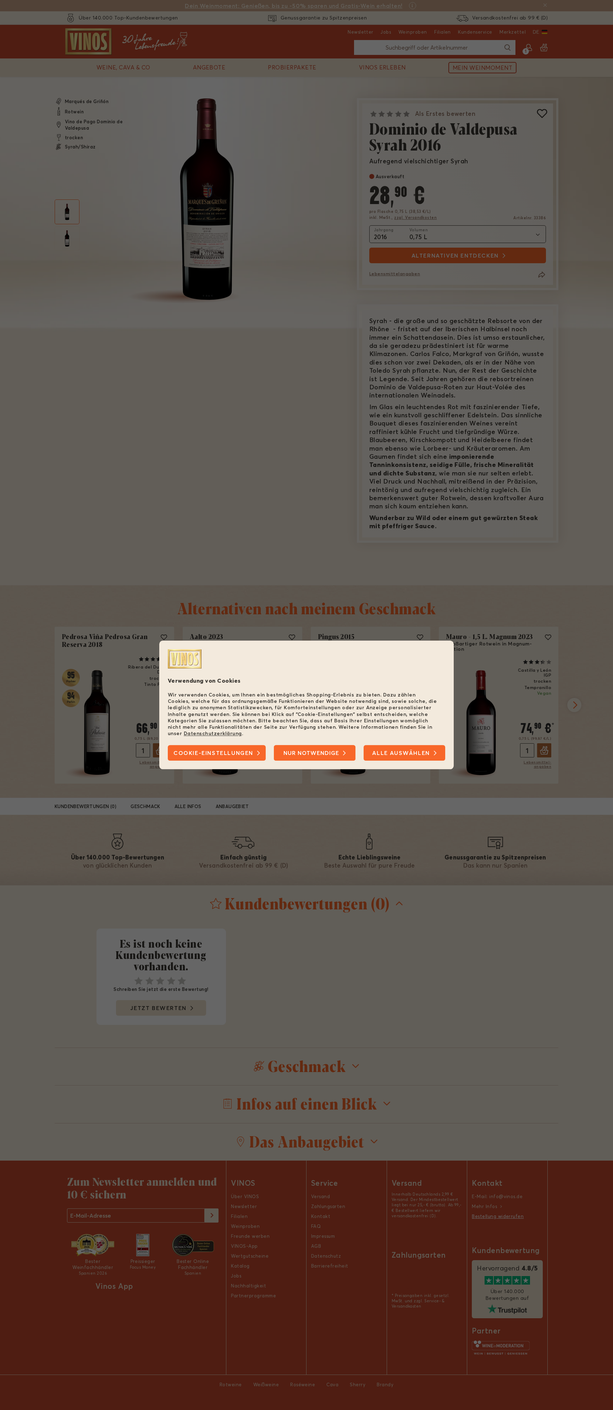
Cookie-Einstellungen (213, 753)
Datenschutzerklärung (213, 733)
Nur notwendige (311, 753)
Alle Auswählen (401, 753)
